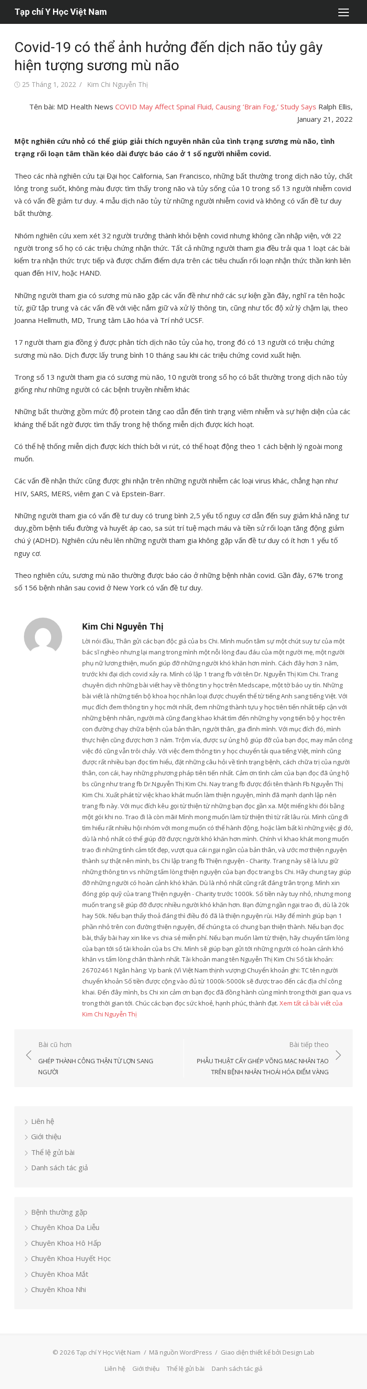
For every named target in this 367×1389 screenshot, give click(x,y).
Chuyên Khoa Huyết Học (71, 1258)
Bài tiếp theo (263, 1058)
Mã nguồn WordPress (180, 1352)
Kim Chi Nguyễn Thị (117, 84)
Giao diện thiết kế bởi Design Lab (267, 1352)
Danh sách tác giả (59, 1167)
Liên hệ (42, 1121)
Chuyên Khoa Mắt (59, 1274)
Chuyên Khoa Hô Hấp (66, 1243)
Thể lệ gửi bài (53, 1152)
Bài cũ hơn (95, 1058)
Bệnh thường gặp (59, 1212)
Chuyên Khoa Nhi (58, 1289)
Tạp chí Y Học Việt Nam (60, 12)
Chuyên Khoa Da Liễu (65, 1227)
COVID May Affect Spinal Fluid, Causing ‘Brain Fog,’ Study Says (215, 106)
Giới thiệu (46, 1136)
